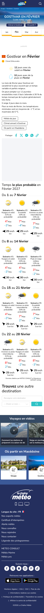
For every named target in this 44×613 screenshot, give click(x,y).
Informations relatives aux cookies (23, 593)
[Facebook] (6, 568)
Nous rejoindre (8, 532)
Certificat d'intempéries (12, 520)
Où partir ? (31, 25)
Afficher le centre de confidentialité (23, 601)
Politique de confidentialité (13, 597)
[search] (40, 4)
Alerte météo (7, 524)
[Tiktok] (37, 568)
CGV (27, 589)
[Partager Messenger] (26, 135)
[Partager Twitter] (21, 135)
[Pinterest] (31, 568)
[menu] (4, 4)
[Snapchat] (18, 568)
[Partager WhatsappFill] (31, 135)
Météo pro (6, 556)
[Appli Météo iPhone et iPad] (13, 580)
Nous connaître (8, 528)
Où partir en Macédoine (14, 128)
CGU (21, 589)
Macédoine (9, 9)
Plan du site (35, 589)
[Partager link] (37, 135)
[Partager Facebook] (16, 135)
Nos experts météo (10, 515)
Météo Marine (8, 552)
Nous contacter (8, 536)
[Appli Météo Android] (31, 580)
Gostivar (16, 9)
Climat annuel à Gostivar (15, 123)
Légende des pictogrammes (15, 540)
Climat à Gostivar (15, 25)
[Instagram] (25, 568)
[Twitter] (12, 568)
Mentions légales (10, 589)
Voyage (3, 9)
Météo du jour (10, 118)
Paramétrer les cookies (34, 597)
